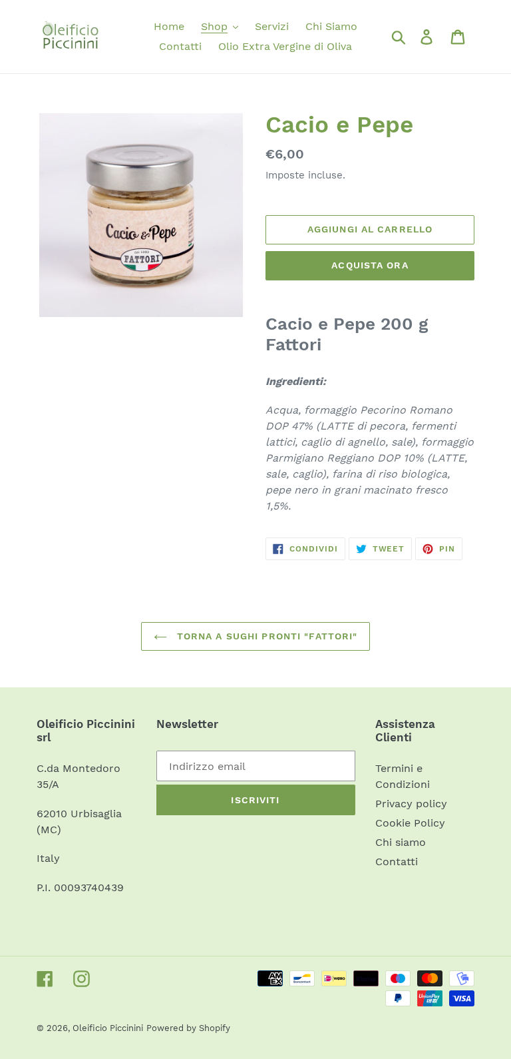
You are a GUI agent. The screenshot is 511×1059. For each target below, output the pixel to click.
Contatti (396, 861)
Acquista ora (369, 265)
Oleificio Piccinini (108, 1028)
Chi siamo (400, 842)
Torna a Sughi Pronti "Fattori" (266, 636)
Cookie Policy (410, 823)
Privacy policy (411, 803)
